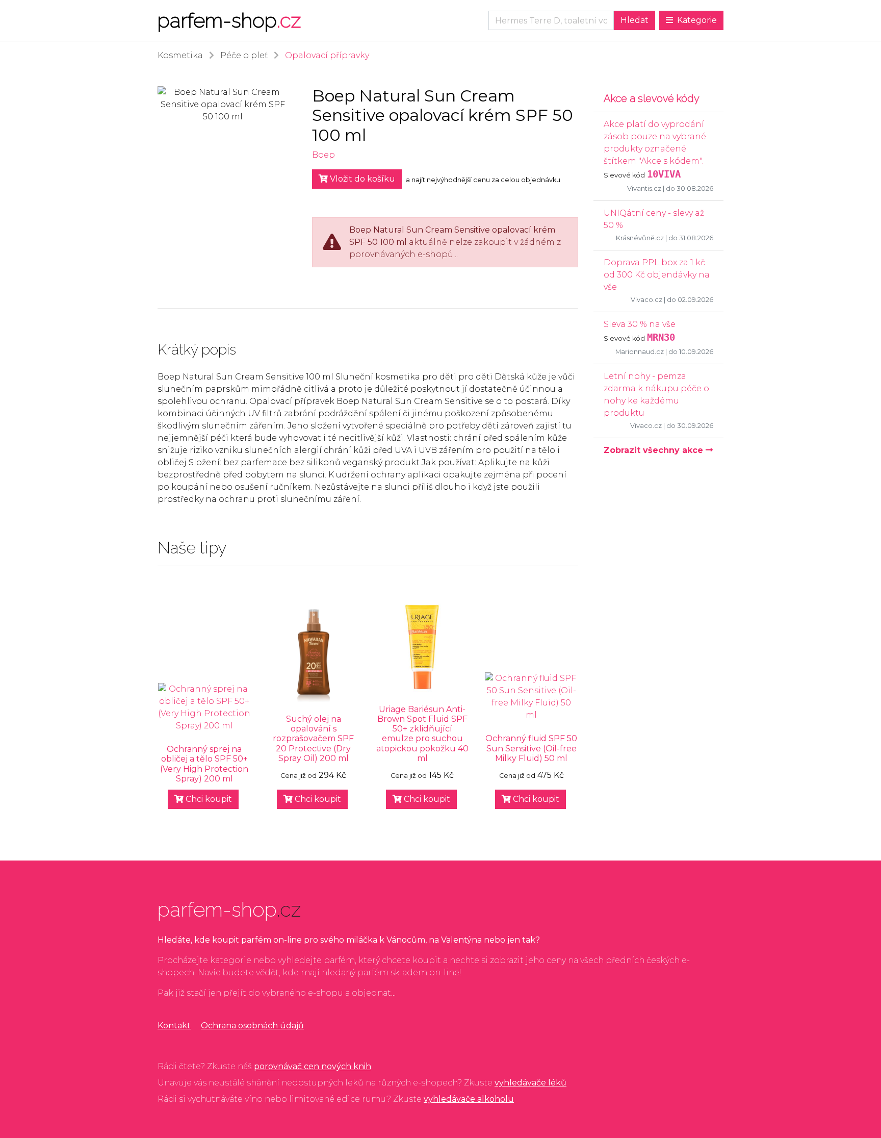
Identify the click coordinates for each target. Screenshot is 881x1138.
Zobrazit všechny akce (655, 450)
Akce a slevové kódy (651, 98)
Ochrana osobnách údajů (252, 1025)
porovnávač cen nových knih (312, 1066)
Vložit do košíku (361, 179)
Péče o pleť (244, 55)
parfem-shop (229, 20)
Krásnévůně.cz (640, 238)
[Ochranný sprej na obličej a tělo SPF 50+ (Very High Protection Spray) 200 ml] (204, 707)
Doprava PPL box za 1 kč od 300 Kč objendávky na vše (657, 275)
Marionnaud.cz (639, 352)
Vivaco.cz (646, 300)
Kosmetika (180, 55)
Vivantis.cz (644, 188)
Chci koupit (208, 799)
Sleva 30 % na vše (640, 324)
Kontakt (174, 1025)
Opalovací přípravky (327, 55)
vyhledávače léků (530, 1083)
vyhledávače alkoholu (469, 1099)
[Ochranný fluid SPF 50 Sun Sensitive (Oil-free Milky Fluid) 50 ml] (531, 696)
